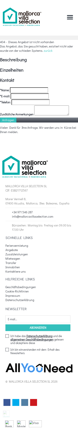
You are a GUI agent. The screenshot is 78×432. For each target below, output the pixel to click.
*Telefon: (5, 102)
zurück (48, 51)
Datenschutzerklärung (19, 300)
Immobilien (12, 267)
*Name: (4, 90)
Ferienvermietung (16, 245)
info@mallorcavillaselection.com (32, 216)
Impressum (12, 296)
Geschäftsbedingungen (20, 287)
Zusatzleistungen (16, 254)
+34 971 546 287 (22, 212)
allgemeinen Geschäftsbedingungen (32, 339)
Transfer (10, 263)
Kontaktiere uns (15, 271)
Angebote (11, 250)
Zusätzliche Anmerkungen (17, 114)
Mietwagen (12, 258)
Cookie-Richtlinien (17, 291)
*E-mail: (5, 96)
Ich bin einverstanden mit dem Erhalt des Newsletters (35, 351)
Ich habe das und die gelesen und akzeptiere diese (37, 339)
